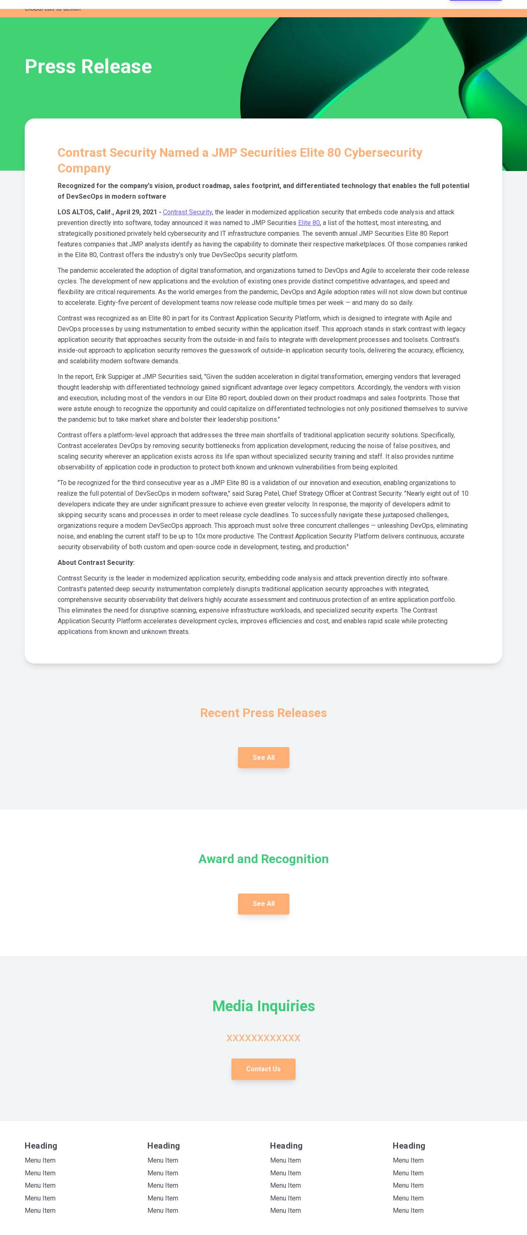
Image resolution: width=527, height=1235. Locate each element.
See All (264, 757)
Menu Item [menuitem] (40, 1160)
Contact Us (263, 1069)
